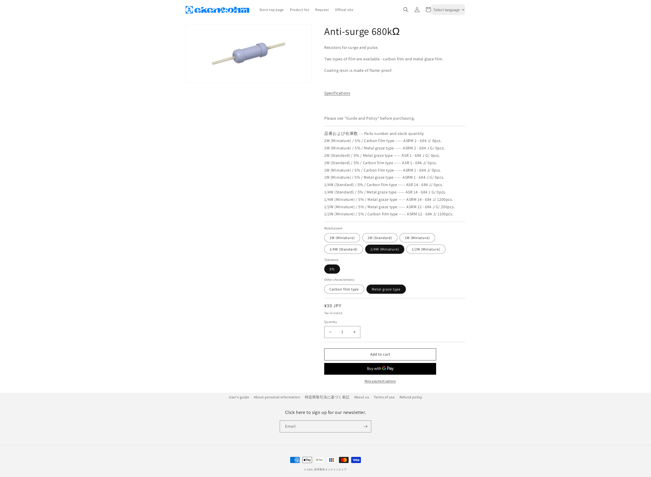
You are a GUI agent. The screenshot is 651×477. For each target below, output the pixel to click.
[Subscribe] (365, 426)
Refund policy (411, 397)
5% (332, 269)
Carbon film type (344, 289)
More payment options (380, 381)
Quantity (330, 322)
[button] (405, 9)
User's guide (239, 397)
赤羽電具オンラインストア (330, 469)
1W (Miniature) (417, 237)
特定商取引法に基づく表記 (327, 397)
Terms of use (384, 397)
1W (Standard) (380, 237)
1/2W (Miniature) (426, 249)
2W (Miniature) (342, 237)
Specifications (337, 93)
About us (361, 397)
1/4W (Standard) (344, 249)
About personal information (277, 397)
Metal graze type (386, 289)
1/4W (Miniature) (385, 249)
